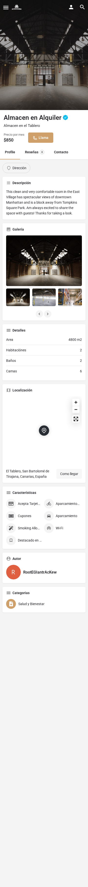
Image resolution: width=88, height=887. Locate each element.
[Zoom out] (75, 409)
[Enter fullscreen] (75, 418)
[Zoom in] (75, 402)
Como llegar (69, 474)
